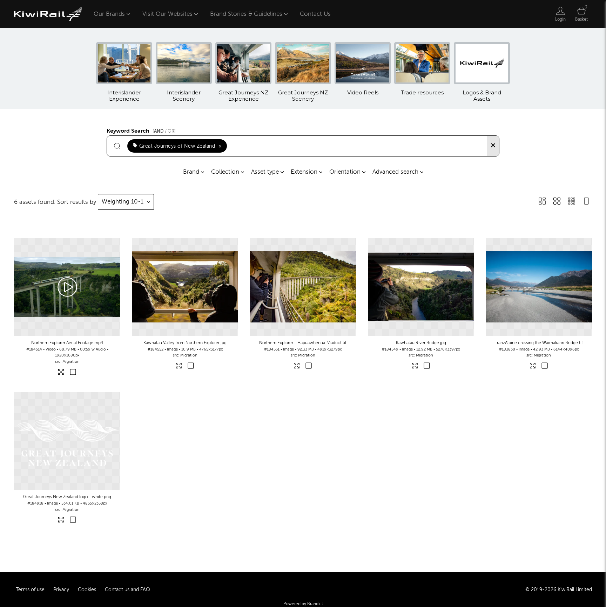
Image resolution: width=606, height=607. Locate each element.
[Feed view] (586, 202)
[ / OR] (164, 131)
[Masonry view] (542, 202)
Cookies (87, 589)
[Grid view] (557, 202)
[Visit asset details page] (61, 373)
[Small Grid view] (571, 202)
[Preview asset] (67, 287)
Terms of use (30, 589)
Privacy (61, 589)
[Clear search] (493, 146)
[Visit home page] (48, 14)
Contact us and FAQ (127, 589)
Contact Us (315, 14)
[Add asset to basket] (73, 373)
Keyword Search (141, 130)
